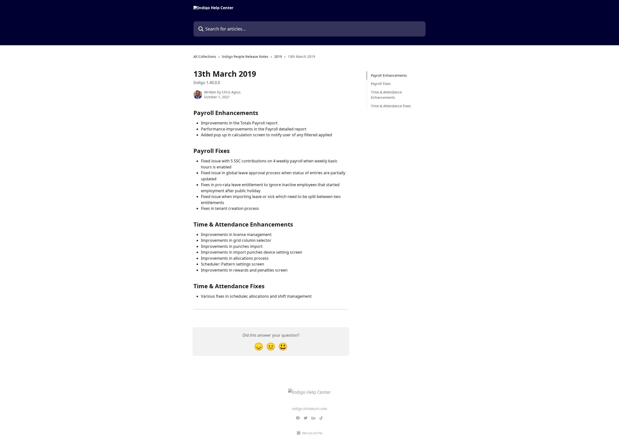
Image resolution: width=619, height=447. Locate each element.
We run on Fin (312, 433)
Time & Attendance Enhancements (386, 95)
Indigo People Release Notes (245, 56)
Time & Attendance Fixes (391, 105)
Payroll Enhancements (389, 75)
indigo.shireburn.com (309, 408)
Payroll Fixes (381, 83)
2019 (278, 56)
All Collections (204, 56)
